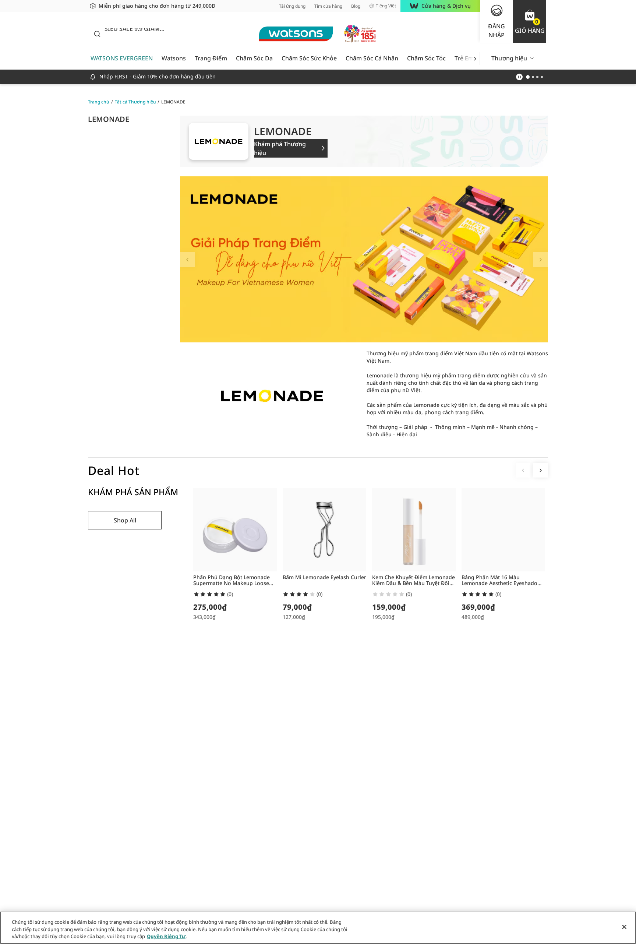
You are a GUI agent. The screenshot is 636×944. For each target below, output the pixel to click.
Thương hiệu (509, 58)
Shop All (125, 520)
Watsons (174, 58)
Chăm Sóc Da (254, 58)
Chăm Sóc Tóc (426, 58)
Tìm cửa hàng (328, 6)
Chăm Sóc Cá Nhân (372, 58)
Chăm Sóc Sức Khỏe (309, 58)
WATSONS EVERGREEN (122, 58)
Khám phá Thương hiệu (280, 148)
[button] (529, 21)
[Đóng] (624, 927)
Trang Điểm (211, 58)
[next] (475, 58)
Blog (355, 6)
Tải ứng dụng (292, 6)
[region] (318, 927)
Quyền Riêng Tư (166, 936)
